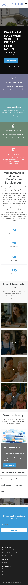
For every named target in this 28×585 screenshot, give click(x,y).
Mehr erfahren (11, 60)
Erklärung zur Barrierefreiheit (10, 568)
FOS (2, 491)
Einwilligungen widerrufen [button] (9, 555)
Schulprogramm (14, 154)
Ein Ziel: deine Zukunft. (14, 83)
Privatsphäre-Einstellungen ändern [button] (11, 549)
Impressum (5, 574)
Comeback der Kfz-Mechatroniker (13, 473)
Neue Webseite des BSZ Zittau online (12, 448)
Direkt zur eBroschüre (13, 67)
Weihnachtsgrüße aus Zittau (11, 485)
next (26, 501)
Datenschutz (5, 571)
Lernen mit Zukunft (13, 131)
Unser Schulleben (14, 107)
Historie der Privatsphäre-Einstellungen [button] (13, 552)
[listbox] (14, 501)
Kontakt (4, 562)
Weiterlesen (9, 465)
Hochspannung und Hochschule (12, 479)
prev (2, 501)
